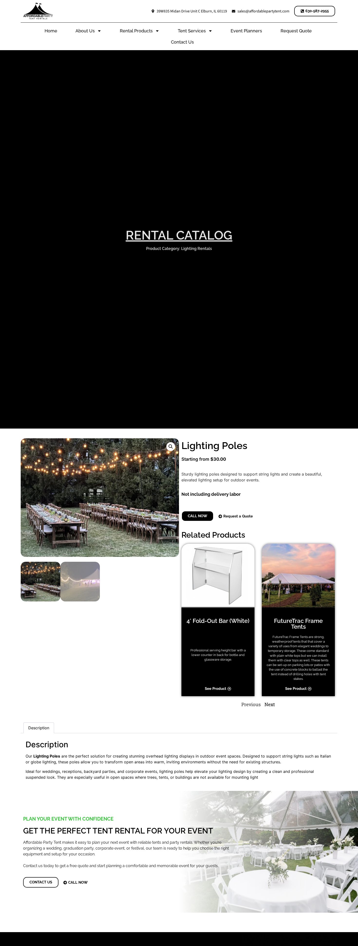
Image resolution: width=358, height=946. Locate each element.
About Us (85, 30)
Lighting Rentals (196, 248)
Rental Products (136, 30)
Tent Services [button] (192, 30)
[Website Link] (38, 11)
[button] (170, 446)
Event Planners (246, 30)
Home (51, 30)
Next (269, 704)
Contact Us (182, 42)
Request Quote (296, 30)
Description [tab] (38, 727)
